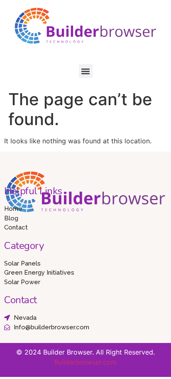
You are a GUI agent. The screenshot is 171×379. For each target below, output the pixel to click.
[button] (86, 71)
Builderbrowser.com (85, 362)
